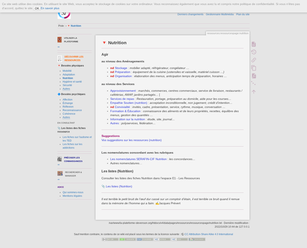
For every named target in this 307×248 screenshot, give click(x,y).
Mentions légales (72, 195)
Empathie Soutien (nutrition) (128, 102)
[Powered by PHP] (145, 239)
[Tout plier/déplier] (254, 84)
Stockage (121, 68)
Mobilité (67, 70)
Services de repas (122, 98)
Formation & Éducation (125, 111)
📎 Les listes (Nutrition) (116, 186)
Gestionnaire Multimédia (220, 14)
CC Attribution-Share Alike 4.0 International (209, 234)
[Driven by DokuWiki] (197, 239)
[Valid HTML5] (162, 239)
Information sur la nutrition (127, 119)
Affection (67, 99)
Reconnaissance (72, 110)
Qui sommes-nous (73, 192)
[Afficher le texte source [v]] (254, 44)
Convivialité (122, 107)
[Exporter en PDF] (254, 76)
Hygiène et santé (72, 81)
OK (37, 8)
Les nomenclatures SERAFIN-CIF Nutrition (138, 159)
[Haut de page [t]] (254, 92)
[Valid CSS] (179, 239)
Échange (68, 103)
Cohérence (69, 113)
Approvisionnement (123, 90)
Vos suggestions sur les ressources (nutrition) (131, 140)
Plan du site (243, 14)
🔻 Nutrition (74, 25)
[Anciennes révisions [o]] (254, 52)
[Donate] (127, 239)
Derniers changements (190, 14)
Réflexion (68, 106)
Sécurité (67, 85)
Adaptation (69, 74)
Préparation (122, 72)
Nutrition (68, 78)
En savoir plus (50, 8)
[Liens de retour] (254, 60)
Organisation (123, 76)
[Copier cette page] (254, 68)
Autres (66, 88)
